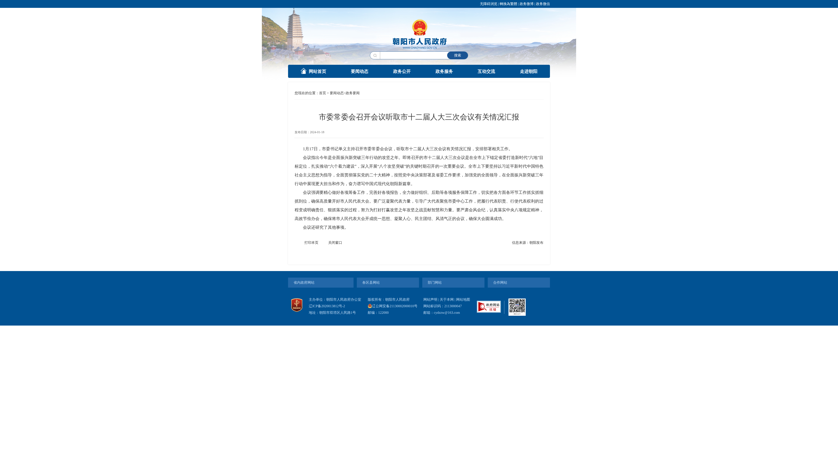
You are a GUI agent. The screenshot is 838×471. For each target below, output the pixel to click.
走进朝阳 (528, 71)
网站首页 (317, 71)
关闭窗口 (335, 242)
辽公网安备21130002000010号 (394, 306)
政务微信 (543, 4)
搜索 (457, 55)
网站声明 (430, 299)
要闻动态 (359, 71)
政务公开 (402, 71)
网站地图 (463, 299)
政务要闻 (353, 93)
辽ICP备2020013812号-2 (327, 306)
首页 (322, 93)
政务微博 (527, 4)
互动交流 (486, 71)
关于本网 (447, 299)
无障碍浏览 (488, 4)
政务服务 (444, 71)
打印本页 (311, 242)
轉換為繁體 (508, 4)
